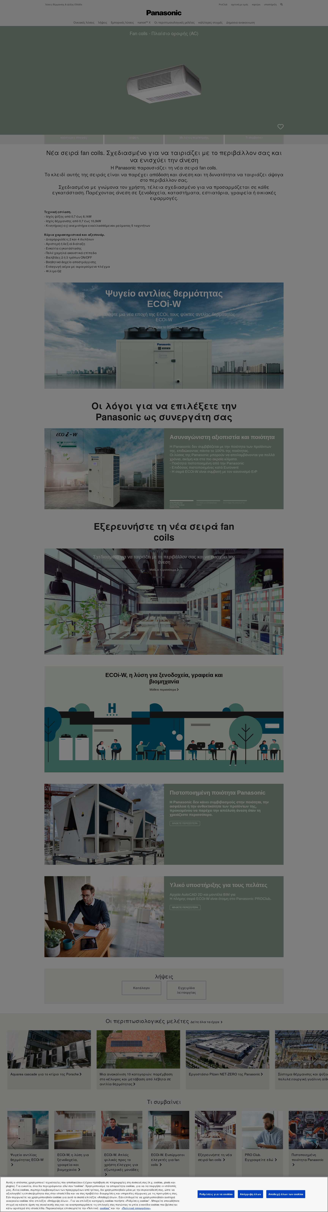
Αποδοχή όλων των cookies (285, 1194)
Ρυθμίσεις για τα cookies (216, 1194)
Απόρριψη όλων (250, 1194)
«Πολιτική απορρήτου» (136, 1208)
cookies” (105, 1208)
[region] (164, 1194)
